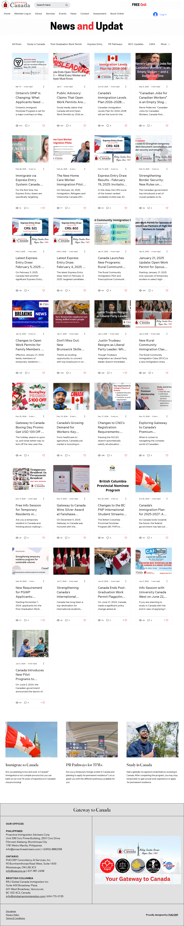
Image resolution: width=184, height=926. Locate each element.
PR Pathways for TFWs (84, 764)
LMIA (152, 44)
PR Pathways (115, 44)
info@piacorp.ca (15, 871)
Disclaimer (11, 911)
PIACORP (173, 914)
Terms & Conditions (15, 918)
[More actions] (44, 86)
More (164, 44)
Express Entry (94, 44)
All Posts (16, 44)
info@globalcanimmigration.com (25, 896)
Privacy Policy (12, 914)
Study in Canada (36, 44)
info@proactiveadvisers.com (23, 849)
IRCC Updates (135, 44)
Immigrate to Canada (22, 764)
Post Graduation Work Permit (66, 44)
